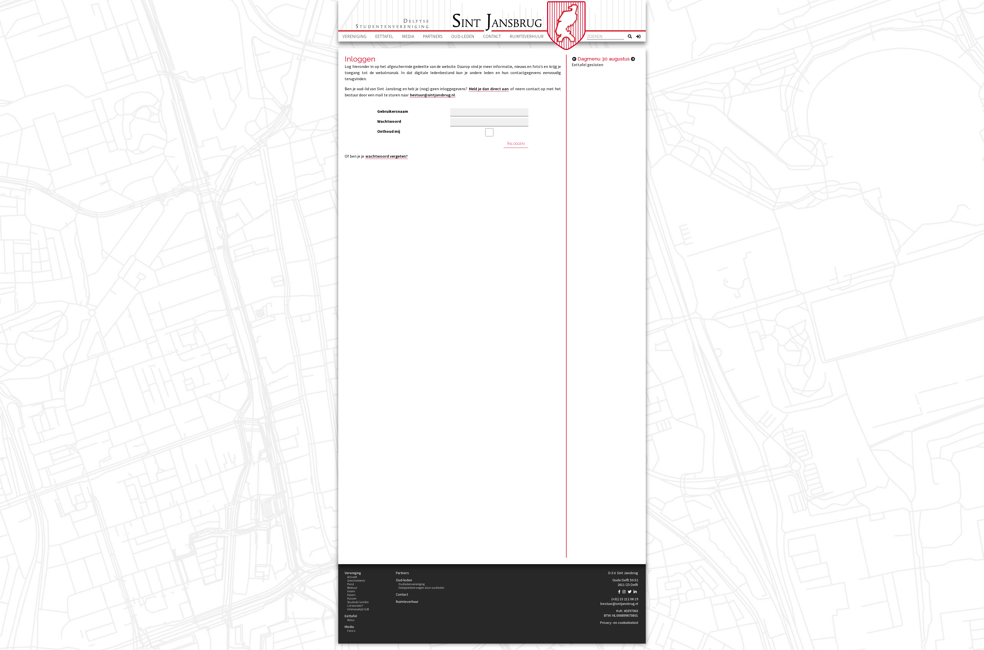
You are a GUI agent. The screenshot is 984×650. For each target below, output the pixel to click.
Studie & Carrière (357, 602)
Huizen (351, 598)
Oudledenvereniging (411, 584)
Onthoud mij (388, 131)
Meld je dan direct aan (489, 88)
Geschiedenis (356, 580)
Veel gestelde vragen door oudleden (421, 588)
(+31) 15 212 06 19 (624, 599)
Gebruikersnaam (392, 111)
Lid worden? (355, 605)
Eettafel (384, 36)
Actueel (352, 577)
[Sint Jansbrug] (566, 25)
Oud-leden (462, 36)
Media (408, 36)
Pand (350, 584)
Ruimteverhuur (527, 36)
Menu (350, 620)
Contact (492, 36)
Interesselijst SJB (358, 609)
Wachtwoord (389, 121)
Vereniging (354, 36)
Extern (351, 595)
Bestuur (352, 588)
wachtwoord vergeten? (386, 156)
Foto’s (351, 631)
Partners (433, 36)
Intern (351, 591)
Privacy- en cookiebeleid (619, 622)
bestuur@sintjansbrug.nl (432, 94)
